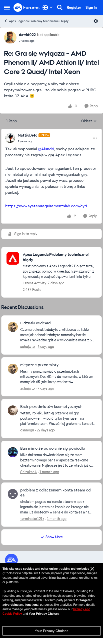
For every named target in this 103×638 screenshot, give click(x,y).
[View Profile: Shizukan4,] (13, 452)
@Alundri (46, 149)
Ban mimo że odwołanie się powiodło (52, 448)
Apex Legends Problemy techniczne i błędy (38, 21)
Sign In (91, 7)
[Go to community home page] (27, 7)
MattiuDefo (27, 135)
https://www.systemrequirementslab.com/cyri (46, 206)
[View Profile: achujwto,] (13, 327)
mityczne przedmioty (39, 364)
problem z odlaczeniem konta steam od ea (55, 493)
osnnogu (27, 430)
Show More (54, 537)
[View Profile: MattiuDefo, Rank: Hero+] (10, 138)
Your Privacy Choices (51, 631)
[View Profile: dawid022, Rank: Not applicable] (10, 37)
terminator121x (32, 518)
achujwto (27, 346)
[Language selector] (47, 8)
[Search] (60, 8)
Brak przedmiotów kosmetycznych (51, 406)
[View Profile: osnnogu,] (13, 410)
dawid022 (27, 35)
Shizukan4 (28, 472)
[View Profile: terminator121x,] (13, 494)
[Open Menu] (95, 21)
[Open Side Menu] (6, 7)
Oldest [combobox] (89, 121)
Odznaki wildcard (35, 323)
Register (74, 7)
